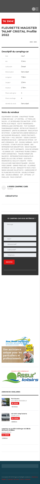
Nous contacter (25, 479)
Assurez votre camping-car (20, 371)
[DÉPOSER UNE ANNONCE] (33, 9)
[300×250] (18, 323)
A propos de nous (13, 479)
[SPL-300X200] (18, 292)
